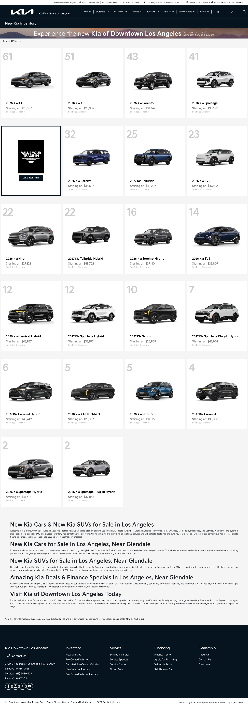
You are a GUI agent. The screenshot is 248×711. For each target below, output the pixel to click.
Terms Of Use (53, 702)
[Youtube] (29, 686)
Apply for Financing (165, 659)
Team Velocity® (198, 702)
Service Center (118, 664)
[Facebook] (8, 686)
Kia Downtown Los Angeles (18, 702)
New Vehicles (73, 654)
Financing (162, 648)
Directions (204, 664)
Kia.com (116, 702)
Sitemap (66, 702)
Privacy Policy (39, 702)
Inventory (73, 648)
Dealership (207, 648)
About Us (204, 654)
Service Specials (119, 659)
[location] (144, 3)
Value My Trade (163, 664)
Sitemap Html (77, 702)
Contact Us (18, 656)
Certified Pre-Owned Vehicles (83, 664)
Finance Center (163, 654)
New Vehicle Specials (78, 669)
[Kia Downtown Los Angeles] (41, 11)
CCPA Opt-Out (104, 702)
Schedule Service (119, 654)
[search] (244, 12)
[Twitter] (22, 686)
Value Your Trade (31, 177)
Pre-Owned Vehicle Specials (82, 674)
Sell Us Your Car (163, 669)
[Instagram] (15, 686)
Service (115, 648)
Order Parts (116, 669)
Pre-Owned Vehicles (77, 659)
